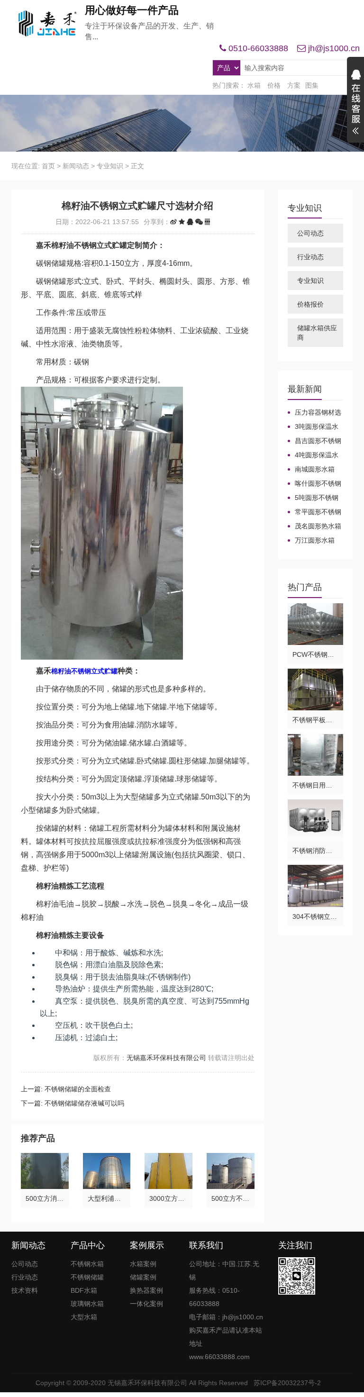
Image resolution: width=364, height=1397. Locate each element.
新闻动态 (76, 166)
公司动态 (310, 233)
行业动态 (310, 257)
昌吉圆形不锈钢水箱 (314, 441)
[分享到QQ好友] (190, 221)
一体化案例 (146, 1303)
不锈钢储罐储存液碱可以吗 (84, 1103)
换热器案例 (146, 1290)
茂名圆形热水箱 (318, 526)
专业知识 (110, 166)
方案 (293, 85)
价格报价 (310, 304)
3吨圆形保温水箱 (313, 427)
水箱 (254, 85)
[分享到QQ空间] (182, 221)
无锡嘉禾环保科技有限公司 (166, 1057)
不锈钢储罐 (87, 1277)
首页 (48, 166)
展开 (355, 103)
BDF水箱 (84, 1290)
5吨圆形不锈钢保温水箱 (313, 498)
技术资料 (24, 1290)
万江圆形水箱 (315, 540)
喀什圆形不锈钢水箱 (314, 484)
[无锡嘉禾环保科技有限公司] (44, 24)
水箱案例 (143, 1264)
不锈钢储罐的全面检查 (78, 1089)
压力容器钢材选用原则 (314, 412)
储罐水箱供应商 (317, 332)
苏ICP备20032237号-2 (287, 1383)
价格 (274, 85)
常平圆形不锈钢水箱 (314, 512)
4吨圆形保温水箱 (313, 455)
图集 (311, 85)
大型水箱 (84, 1317)
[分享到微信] (199, 221)
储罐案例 (143, 1277)
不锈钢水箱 (87, 1264)
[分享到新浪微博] (173, 221)
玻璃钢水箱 (87, 1303)
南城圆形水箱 (315, 469)
